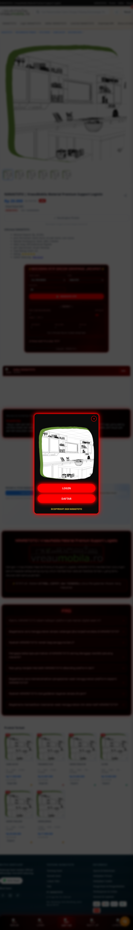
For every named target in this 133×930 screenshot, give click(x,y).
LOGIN (66, 488)
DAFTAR (66, 499)
